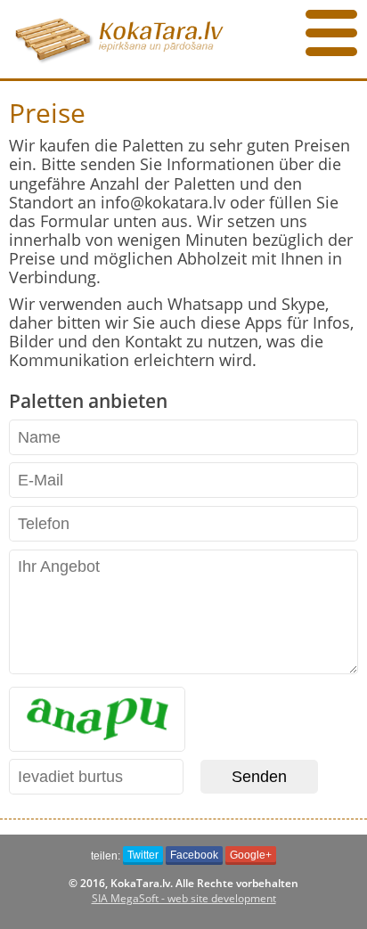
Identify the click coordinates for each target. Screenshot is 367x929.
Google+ (251, 855)
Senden (259, 777)
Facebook (194, 855)
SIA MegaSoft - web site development (184, 898)
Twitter (143, 855)
